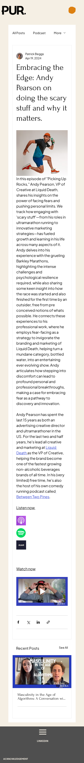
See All (63, 647)
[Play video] (42, 591)
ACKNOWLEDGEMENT (15, 759)
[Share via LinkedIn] (38, 622)
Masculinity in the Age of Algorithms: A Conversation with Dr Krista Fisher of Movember (42, 696)
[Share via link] (48, 622)
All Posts (18, 33)
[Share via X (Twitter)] (28, 622)
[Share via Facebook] (18, 622)
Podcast (39, 33)
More (57, 33)
